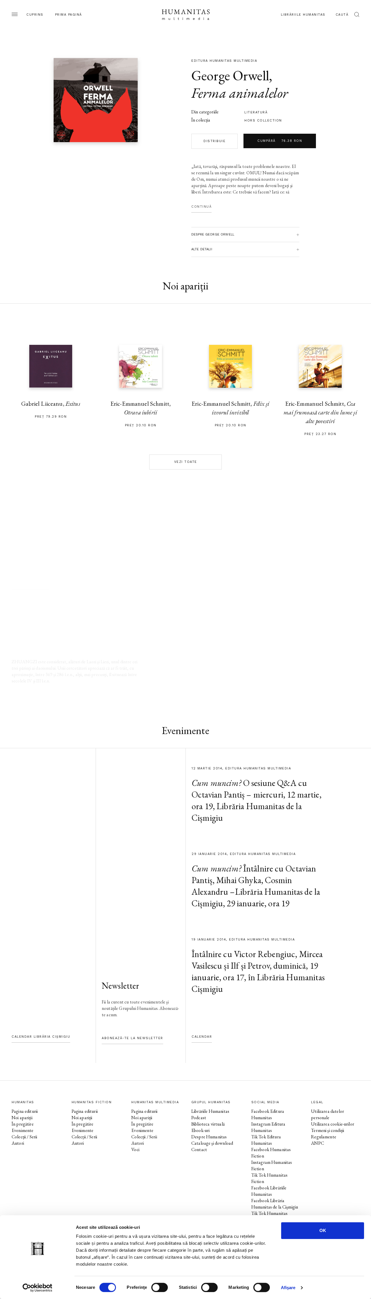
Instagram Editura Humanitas (268, 1127)
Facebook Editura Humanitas (267, 1114)
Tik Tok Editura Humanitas (266, 1140)
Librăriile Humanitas (303, 14)
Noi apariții (22, 1118)
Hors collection (263, 120)
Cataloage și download (212, 1143)
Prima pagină (68, 14)
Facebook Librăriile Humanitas (269, 1191)
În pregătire (23, 1124)
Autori (18, 1143)
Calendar (202, 1037)
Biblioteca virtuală (208, 1124)
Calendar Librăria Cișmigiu (41, 1037)
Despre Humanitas (209, 1137)
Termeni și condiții (327, 1130)
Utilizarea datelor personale (327, 1114)
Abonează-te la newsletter (132, 1038)
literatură (256, 112)
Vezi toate (185, 462)
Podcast (198, 1118)
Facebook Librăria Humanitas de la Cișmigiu (274, 1203)
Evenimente (23, 1130)
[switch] (159, 1287)
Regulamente (323, 1137)
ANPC (317, 1143)
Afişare (288, 1287)
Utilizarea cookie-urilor (332, 1124)
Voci (135, 1149)
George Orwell (230, 75)
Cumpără (279, 141)
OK (322, 1230)
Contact (199, 1149)
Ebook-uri (200, 1130)
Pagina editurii (25, 1111)
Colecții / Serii (24, 1137)
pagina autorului (30, 584)
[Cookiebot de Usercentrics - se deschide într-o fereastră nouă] (37, 1287)
